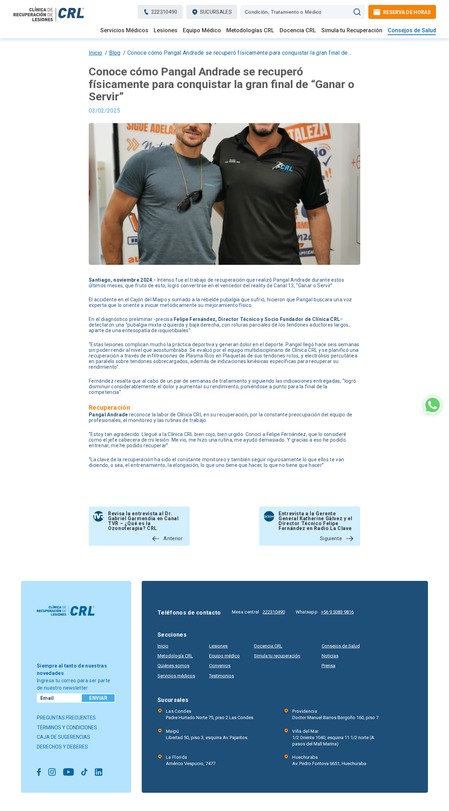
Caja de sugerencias (63, 737)
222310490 (274, 612)
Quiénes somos (173, 665)
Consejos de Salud (412, 30)
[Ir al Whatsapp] (432, 406)
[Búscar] (357, 12)
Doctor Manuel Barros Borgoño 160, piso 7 (335, 714)
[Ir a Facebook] (39, 772)
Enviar (98, 698)
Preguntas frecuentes (66, 717)
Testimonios (221, 675)
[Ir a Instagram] (52, 772)
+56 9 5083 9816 (337, 612)
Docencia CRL (298, 30)
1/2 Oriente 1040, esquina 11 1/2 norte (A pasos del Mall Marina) (333, 737)
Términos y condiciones (67, 727)
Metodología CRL (175, 655)
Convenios (219, 665)
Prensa (328, 665)
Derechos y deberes (62, 747)
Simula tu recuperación (277, 655)
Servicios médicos (176, 675)
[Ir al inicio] (49, 21)
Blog (114, 52)
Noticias (330, 655)
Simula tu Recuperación (351, 30)
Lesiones (165, 30)
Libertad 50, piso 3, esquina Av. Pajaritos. (207, 734)
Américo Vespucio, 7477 (190, 760)
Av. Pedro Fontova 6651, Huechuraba (329, 760)
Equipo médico (224, 655)
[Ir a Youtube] (68, 772)
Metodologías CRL (250, 30)
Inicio (95, 52)
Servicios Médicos (124, 30)
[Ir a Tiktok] (84, 772)
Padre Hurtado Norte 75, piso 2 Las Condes (209, 714)
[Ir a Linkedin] (98, 772)
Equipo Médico (202, 30)
